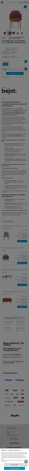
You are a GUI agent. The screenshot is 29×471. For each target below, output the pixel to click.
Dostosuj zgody (14, 464)
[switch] (26, 465)
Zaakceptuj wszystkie (14, 468)
